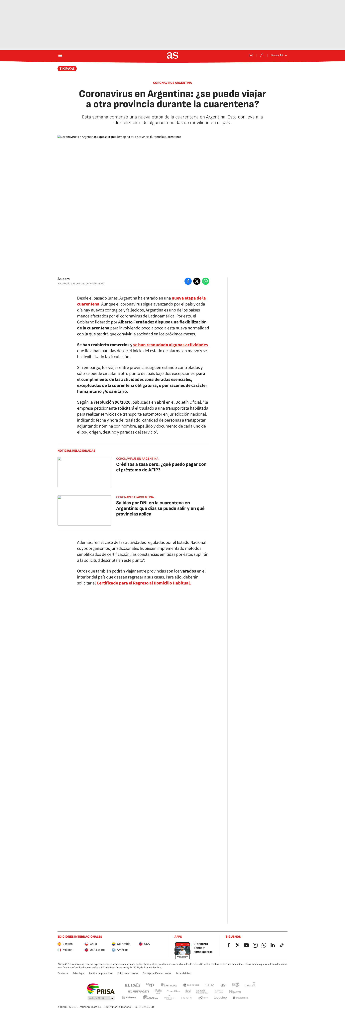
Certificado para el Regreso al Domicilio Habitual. (144, 583)
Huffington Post (138, 991)
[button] (101, 998)
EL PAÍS (132, 984)
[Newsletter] (251, 55)
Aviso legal (78, 973)
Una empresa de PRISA (100, 989)
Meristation (240, 997)
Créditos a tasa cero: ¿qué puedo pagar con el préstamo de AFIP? (161, 467)
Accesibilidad (183, 973)
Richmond (129, 997)
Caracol (250, 984)
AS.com (223, 984)
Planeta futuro (218, 991)
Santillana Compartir (191, 984)
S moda (203, 997)
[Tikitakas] (67, 68)
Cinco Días (173, 991)
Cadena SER (210, 984)
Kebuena (235, 991)
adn (235, 984)
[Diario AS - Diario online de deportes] (172, 55)
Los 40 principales (150, 984)
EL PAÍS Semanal (202, 991)
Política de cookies (127, 973)
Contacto (63, 973)
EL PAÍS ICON (186, 997)
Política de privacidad (101, 973)
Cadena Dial (188, 991)
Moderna (150, 997)
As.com (64, 279)
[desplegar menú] (60, 55)
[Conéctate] (262, 55)
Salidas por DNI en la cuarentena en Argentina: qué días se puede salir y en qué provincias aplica (160, 508)
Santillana (168, 984)
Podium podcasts (169, 997)
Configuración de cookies (157, 973)
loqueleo (220, 997)
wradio (158, 991)
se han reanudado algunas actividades (170, 345)
